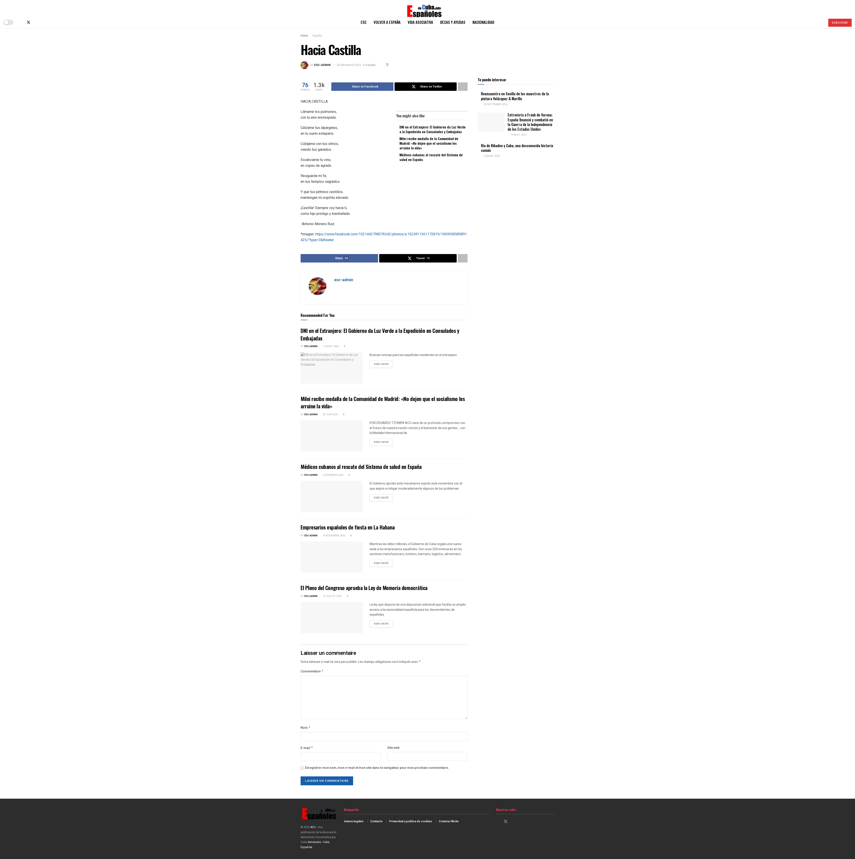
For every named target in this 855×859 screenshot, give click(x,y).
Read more (383, 364)
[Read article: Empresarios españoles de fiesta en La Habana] (332, 557)
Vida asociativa (420, 22)
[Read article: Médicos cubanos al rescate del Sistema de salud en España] (332, 496)
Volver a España (387, 22)
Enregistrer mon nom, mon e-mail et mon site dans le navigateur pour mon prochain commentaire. (377, 767)
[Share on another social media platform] (463, 86)
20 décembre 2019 (349, 65)
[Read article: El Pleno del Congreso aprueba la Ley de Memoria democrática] (332, 617)
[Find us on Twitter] (28, 22)
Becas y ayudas (452, 22)
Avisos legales (353, 821)
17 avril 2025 (330, 346)
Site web (393, 747)
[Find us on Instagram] (36, 22)
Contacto (376, 821)
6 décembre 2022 (332, 475)
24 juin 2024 (330, 414)
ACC (313, 827)
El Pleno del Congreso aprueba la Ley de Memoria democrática (364, 588)
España (317, 36)
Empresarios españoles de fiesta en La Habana (348, 527)
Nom (306, 727)
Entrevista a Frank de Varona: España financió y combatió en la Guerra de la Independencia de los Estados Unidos (530, 122)
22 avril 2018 (491, 156)
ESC (363, 22)
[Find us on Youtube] (43, 22)
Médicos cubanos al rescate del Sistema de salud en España (431, 157)
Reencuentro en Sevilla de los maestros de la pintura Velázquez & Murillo (515, 96)
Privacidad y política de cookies (410, 821)
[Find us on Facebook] (21, 22)
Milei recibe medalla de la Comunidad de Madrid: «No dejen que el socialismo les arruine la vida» (428, 143)
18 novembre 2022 (333, 535)
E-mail (307, 748)
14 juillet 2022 (332, 596)
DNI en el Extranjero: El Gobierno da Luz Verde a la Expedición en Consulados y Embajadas (432, 129)
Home (304, 36)
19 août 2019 (518, 135)
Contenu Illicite (449, 821)
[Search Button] (820, 22)
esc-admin (322, 65)
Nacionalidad (483, 22)
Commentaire (312, 671)
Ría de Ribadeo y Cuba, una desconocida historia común (517, 148)
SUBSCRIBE (840, 23)
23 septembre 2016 (495, 104)
